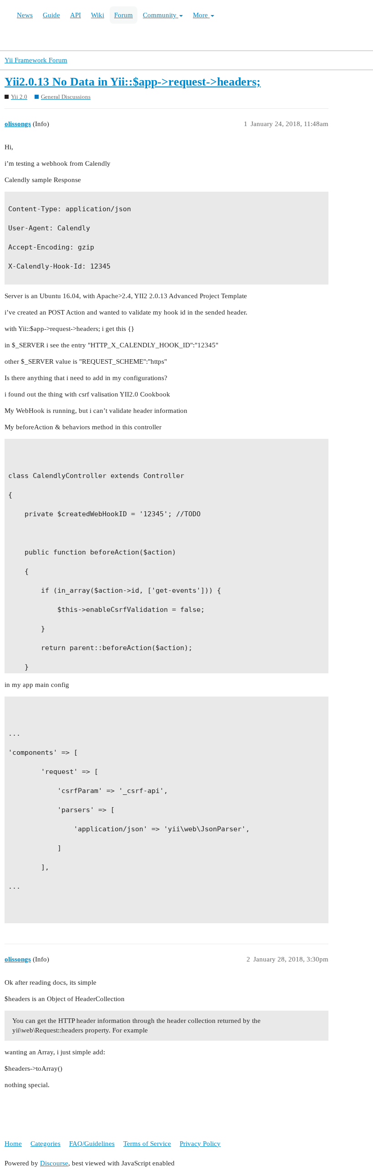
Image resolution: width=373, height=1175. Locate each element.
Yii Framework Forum (36, 60)
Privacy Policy (200, 1143)
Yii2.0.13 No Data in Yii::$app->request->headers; (133, 81)
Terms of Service (147, 1143)
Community (160, 15)
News (25, 15)
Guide (51, 15)
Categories (45, 1143)
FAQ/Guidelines (92, 1143)
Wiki (97, 15)
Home (13, 1143)
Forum (123, 15)
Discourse (54, 1163)
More (201, 15)
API (75, 15)
